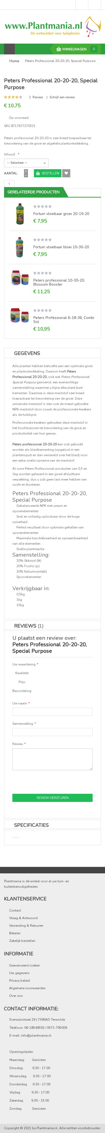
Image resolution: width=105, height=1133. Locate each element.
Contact (15, 910)
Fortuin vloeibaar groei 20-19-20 (61, 213)
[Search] (20, 49)
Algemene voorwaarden (27, 988)
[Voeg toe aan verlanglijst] (66, 173)
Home (14, 61)
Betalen (14, 933)
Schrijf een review (62, 97)
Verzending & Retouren (26, 925)
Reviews (28, 626)
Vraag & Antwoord (23, 918)
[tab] (52, 825)
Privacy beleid (19, 980)
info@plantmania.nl (36, 1035)
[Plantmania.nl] (52, 26)
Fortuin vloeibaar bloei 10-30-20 (61, 247)
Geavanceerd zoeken (24, 965)
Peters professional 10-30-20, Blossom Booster (59, 282)
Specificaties (31, 825)
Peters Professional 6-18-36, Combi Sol (63, 319)
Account (94, 5)
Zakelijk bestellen (22, 941)
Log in (82, 5)
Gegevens (27, 353)
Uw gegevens (19, 973)
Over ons (16, 996)
